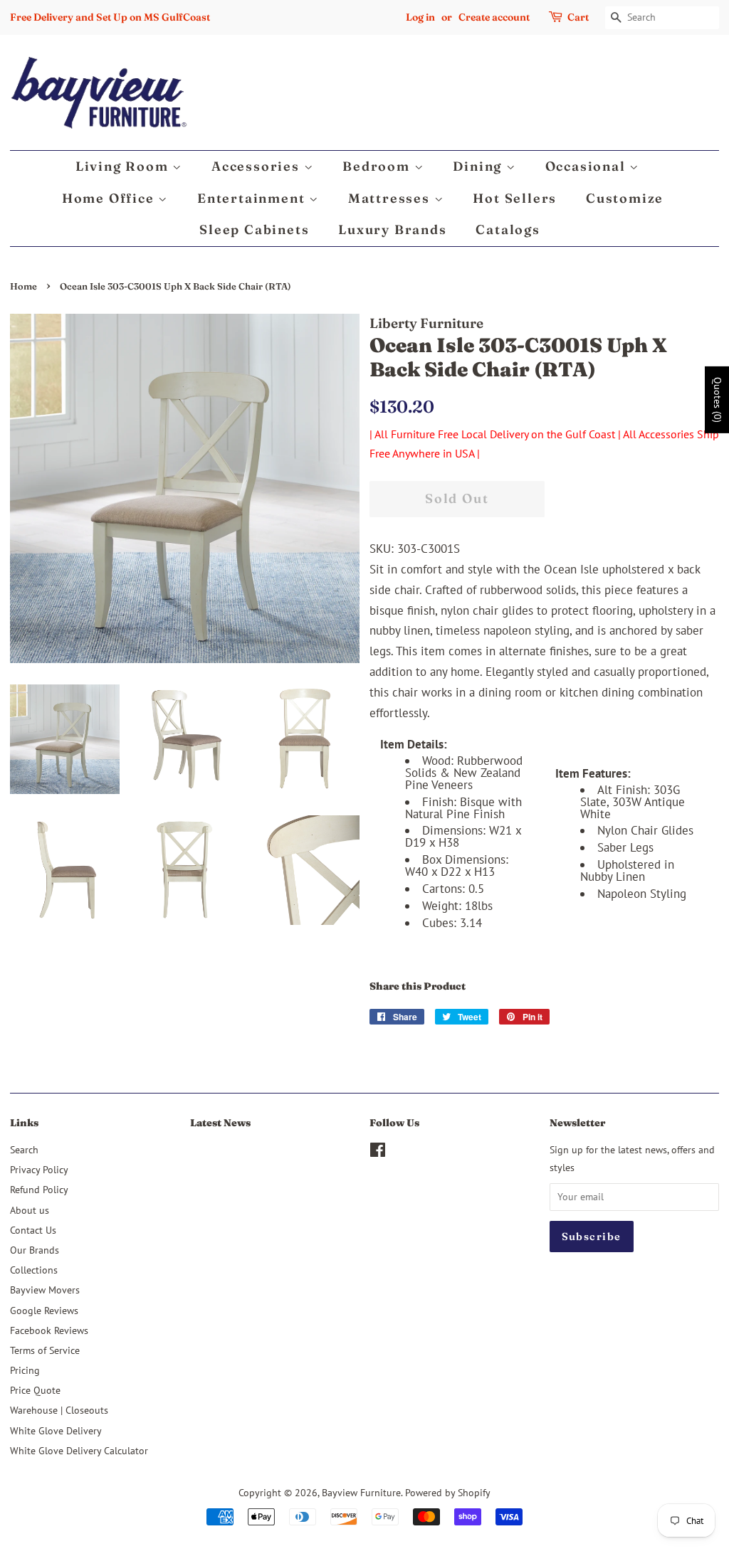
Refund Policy (39, 1189)
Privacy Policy (39, 1169)
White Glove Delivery (56, 1430)
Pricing (25, 1370)
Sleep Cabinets (254, 229)
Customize (625, 198)
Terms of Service (45, 1350)
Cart (578, 17)
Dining (479, 166)
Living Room (124, 166)
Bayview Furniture (361, 1492)
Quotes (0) (717, 400)
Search (24, 1149)
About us (29, 1210)
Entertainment (253, 198)
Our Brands (34, 1249)
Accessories (257, 166)
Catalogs (508, 229)
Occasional (587, 166)
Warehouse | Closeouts (59, 1410)
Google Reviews (44, 1310)
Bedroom (378, 166)
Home (23, 286)
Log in (420, 17)
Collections (34, 1269)
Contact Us (33, 1230)
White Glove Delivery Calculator (79, 1450)
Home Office (110, 198)
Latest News (220, 1122)
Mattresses (391, 198)
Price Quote (35, 1390)
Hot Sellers (515, 198)
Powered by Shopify (448, 1492)
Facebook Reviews (49, 1330)
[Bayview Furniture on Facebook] (377, 1152)
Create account (494, 17)
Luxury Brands (392, 229)
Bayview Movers (45, 1289)
